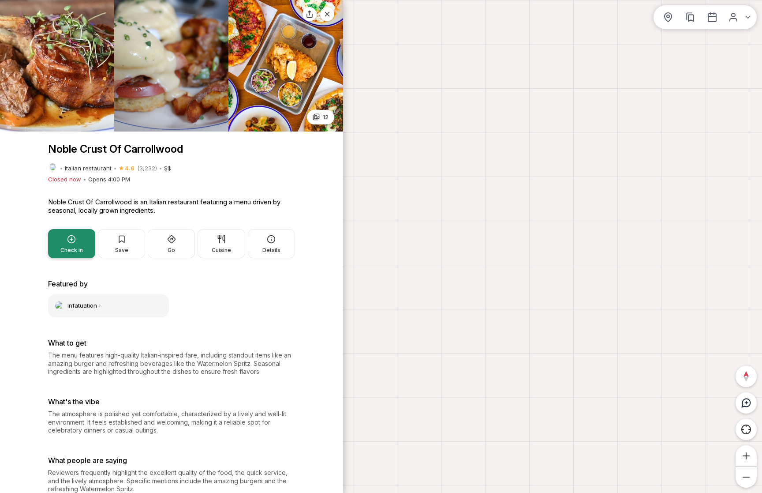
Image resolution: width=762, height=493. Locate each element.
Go (171, 250)
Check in (71, 250)
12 (326, 116)
